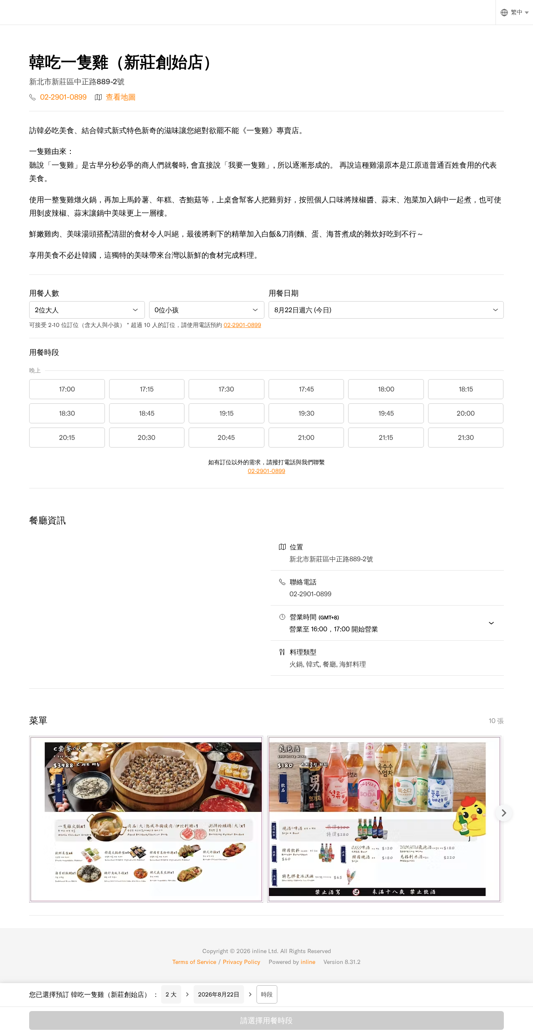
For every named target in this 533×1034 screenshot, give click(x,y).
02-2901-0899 (63, 97)
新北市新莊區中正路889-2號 (331, 559)
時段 (267, 994)
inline (308, 962)
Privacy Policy (241, 962)
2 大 (171, 994)
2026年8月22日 (218, 994)
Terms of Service (194, 962)
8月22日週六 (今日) (302, 310)
